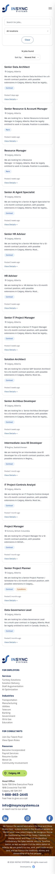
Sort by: (18, 57)
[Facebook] (49, 818)
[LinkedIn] (5, 818)
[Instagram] (27, 818)
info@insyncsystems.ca (20, 805)
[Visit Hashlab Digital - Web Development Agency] (33, 866)
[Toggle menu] (50, 8)
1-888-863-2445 (15, 794)
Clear (27, 40)
